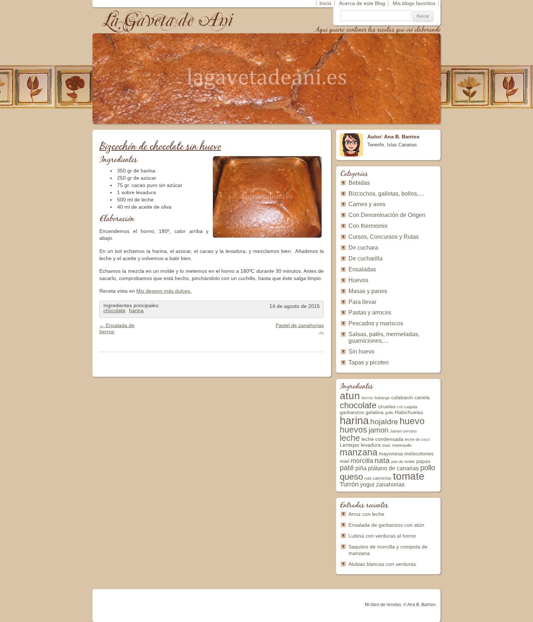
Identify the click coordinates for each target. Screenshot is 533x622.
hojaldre (384, 421)
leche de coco (417, 439)
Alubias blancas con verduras (382, 564)
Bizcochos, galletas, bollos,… (386, 194)
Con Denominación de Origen (386, 215)
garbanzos (352, 412)
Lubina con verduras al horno (382, 536)
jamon (378, 430)
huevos (353, 429)
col (399, 407)
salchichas (382, 478)
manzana (358, 452)
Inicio (325, 3)
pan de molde (403, 461)
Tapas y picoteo (368, 362)
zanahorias (390, 484)
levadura (371, 445)
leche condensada (382, 439)
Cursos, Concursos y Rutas (383, 237)
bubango (382, 398)
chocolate (114, 310)
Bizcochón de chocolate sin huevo (160, 147)
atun (350, 395)
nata (382, 460)
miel (344, 461)
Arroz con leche (366, 514)
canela (422, 397)
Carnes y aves (366, 204)
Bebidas (359, 183)
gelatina (374, 412)
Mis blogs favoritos (414, 3)
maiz (386, 445)
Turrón (349, 484)
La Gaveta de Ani (168, 20)
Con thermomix (368, 226)
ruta (367, 478)
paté (347, 468)
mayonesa (391, 453)
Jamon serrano (403, 431)
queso (351, 476)
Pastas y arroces (369, 312)
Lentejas (349, 445)
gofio (389, 412)
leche (350, 438)
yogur (367, 484)
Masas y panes (367, 291)
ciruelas (387, 406)
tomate (409, 476)
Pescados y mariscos (375, 323)
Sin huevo (361, 351)
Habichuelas (409, 412)
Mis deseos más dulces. (163, 291)
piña (361, 468)
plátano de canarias (393, 468)
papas (423, 461)
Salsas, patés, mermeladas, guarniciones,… (384, 337)
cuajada (410, 407)
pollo (427, 468)
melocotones (419, 453)
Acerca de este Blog (362, 3)
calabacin (402, 397)
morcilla (362, 460)
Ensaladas (362, 269)
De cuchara (363, 248)
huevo (412, 421)
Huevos (358, 280)
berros (367, 398)
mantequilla (402, 445)
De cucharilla (365, 258)
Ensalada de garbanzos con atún (386, 525)
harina (136, 310)
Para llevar (362, 302)
